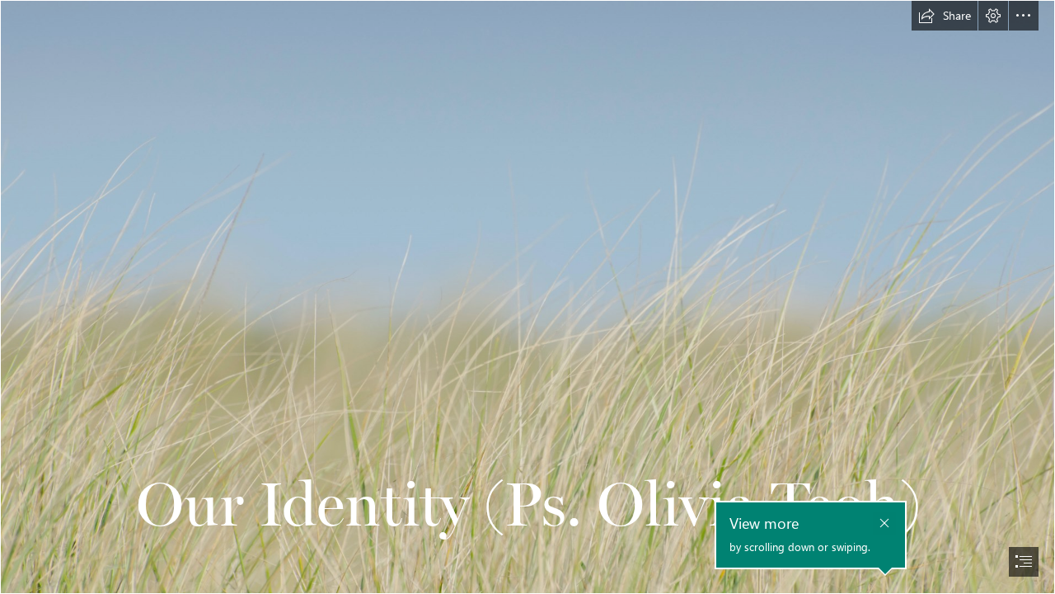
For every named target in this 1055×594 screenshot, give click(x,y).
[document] (527, 297)
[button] (945, 16)
